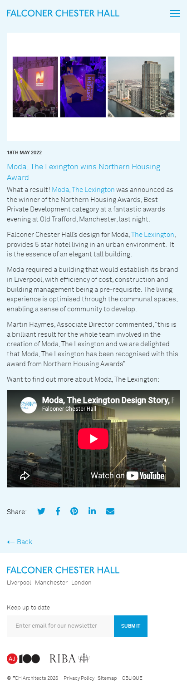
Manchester (51, 583)
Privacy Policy (79, 678)
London (81, 583)
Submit (130, 626)
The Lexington (152, 234)
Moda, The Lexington (83, 190)
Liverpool (19, 583)
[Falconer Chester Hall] (63, 13)
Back (24, 542)
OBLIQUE (132, 678)
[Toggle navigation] (175, 13)
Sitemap (107, 678)
